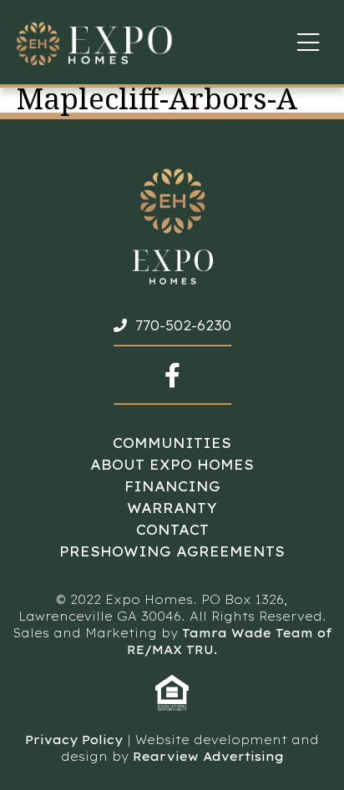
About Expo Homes (172, 464)
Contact (172, 529)
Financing (172, 486)
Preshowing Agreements (172, 551)
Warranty (172, 508)
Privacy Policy (74, 739)
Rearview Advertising (208, 756)
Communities (172, 443)
